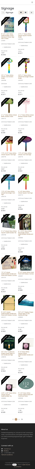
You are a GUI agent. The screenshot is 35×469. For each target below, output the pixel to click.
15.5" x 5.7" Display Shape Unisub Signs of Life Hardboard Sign (25, 313)
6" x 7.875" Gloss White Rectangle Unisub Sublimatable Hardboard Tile (25, 233)
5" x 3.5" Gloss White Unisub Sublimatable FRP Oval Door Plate (25, 394)
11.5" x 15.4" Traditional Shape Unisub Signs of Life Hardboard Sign (8, 353)
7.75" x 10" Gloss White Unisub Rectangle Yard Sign (8, 193)
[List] (25, 12)
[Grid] (21, 12)
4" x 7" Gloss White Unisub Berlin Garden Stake (9, 115)
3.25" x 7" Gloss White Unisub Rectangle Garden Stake (26, 76)
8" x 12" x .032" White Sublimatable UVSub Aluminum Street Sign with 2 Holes (7, 36)
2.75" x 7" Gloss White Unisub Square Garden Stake (25, 35)
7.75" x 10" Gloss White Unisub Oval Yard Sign (24, 154)
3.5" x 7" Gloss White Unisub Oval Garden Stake (7, 76)
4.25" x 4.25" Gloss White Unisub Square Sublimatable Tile (8, 394)
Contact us (7, 448)
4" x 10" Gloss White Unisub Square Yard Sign (25, 192)
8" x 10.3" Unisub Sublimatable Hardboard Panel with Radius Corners (9, 313)
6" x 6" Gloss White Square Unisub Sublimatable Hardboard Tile (25, 354)
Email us (6, 450)
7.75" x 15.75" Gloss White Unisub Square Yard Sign (8, 154)
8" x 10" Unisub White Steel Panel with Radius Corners (26, 273)
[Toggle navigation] (32, 2)
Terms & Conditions (7, 454)
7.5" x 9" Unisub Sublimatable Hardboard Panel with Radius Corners (9, 274)
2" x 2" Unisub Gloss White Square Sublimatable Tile (9, 231)
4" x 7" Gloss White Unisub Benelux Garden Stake (26, 115)
